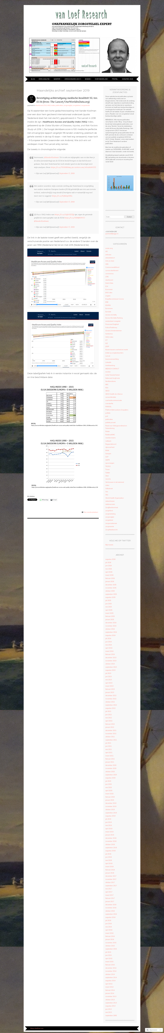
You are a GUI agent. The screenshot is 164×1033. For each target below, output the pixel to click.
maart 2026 (109, 575)
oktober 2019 (110, 809)
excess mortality (111, 315)
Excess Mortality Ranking (114, 318)
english (107, 296)
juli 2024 (108, 638)
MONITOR (57, 79)
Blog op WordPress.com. (37, 1028)
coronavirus (109, 273)
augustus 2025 (110, 597)
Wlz (106, 495)
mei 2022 (108, 718)
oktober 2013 (110, 1000)
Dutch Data (109, 283)
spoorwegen (109, 463)
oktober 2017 (110, 882)
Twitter (107, 473)
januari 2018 (109, 873)
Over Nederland (101, 79)
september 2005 (111, 1015)
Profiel (115, 79)
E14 (45, 105)
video (107, 485)
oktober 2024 (110, 629)
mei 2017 (108, 889)
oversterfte (109, 403)
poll (106, 416)
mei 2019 (108, 825)
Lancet (107, 356)
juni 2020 (108, 784)
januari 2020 (109, 800)
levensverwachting (112, 359)
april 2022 (108, 721)
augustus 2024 (110, 635)
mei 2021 (108, 749)
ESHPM (108, 305)
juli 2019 (108, 819)
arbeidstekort (110, 258)
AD (106, 251)
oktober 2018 (110, 844)
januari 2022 (109, 727)
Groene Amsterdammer (113, 331)
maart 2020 (109, 794)
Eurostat (108, 312)
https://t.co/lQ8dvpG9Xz (62, 196)
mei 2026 (108, 569)
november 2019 (110, 806)
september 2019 (111, 813)
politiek (107, 413)
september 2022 (111, 705)
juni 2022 (108, 714)
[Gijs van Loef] (82, 75)
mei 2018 (108, 860)
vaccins (108, 479)
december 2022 (110, 695)
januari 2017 (109, 901)
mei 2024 (108, 645)
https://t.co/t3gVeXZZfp (64, 214)
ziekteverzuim (110, 504)
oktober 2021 (110, 737)
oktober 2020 (110, 771)
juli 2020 (108, 781)
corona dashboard (111, 270)
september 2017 (111, 885)
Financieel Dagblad (112, 324)
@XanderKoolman (51, 157)
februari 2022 (110, 724)
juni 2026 (108, 565)
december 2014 (110, 968)
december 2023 (110, 657)
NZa (106, 388)
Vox (106, 492)
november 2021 (110, 733)
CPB (106, 277)
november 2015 (110, 943)
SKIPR (107, 460)
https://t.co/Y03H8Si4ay (61, 167)
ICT (106, 340)
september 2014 (111, 977)
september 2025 (111, 594)
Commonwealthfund (112, 267)
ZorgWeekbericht (111, 530)
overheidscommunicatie (113, 400)
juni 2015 (108, 955)
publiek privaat (110, 422)
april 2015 (108, 958)
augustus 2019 (110, 816)
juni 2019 (108, 822)
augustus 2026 (110, 559)
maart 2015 (109, 961)
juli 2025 (108, 600)
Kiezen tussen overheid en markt (116, 349)
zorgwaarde (85, 105)
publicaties (59, 105)
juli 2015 (108, 952)
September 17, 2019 (67, 173)
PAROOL (108, 406)
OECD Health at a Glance (113, 394)
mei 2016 (108, 927)
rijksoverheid (109, 447)
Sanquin (108, 453)
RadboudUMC (110, 434)
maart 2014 (109, 987)
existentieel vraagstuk (112, 321)
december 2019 (110, 803)
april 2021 (108, 752)
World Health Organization (114, 498)
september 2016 (111, 914)
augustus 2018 (110, 851)
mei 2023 (108, 680)
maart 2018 (109, 866)
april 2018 (108, 863)
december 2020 (110, 765)
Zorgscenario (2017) (72, 79)
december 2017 (110, 876)
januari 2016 (109, 939)
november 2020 (110, 768)
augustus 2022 (110, 708)
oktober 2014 (110, 974)
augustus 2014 (110, 980)
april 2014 (108, 984)
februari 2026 (110, 578)
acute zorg (109, 248)
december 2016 (110, 904)
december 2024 (110, 623)
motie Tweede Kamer (112, 375)
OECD (107, 391)
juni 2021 (108, 746)
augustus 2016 (110, 917)
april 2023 (108, 683)
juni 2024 (108, 642)
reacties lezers (110, 438)
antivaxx (108, 255)
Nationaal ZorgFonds (112, 378)
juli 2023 (108, 673)
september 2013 (111, 1003)
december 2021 (110, 730)
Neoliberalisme (110, 381)
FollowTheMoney (111, 327)
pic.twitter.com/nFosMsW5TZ (84, 167)
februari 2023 (110, 689)
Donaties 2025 (127, 79)
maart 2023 (109, 686)
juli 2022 (108, 711)
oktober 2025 (110, 591)
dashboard (39, 105)
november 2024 (110, 626)
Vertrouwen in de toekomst (114, 482)
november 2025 (110, 588)
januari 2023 (109, 692)
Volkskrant (109, 488)
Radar (107, 431)
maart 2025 (109, 613)
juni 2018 (108, 857)
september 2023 (111, 667)
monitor (108, 372)
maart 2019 (109, 832)
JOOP (107, 346)
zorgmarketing (110, 514)
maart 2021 (109, 756)
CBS (106, 264)
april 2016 (108, 930)
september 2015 (111, 949)
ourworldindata (110, 397)
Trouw (107, 469)
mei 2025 (108, 607)
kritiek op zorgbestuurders (114, 353)
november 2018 (110, 841)
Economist (108, 289)
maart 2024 (109, 651)
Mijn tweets (109, 545)
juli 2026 (108, 562)
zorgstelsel (77, 105)
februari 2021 (110, 759)
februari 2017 (110, 898)
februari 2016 (110, 936)
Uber (107, 476)
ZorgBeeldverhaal (111, 507)
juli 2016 (108, 920)
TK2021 (108, 466)
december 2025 (110, 585)
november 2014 (110, 971)
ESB (106, 302)
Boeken (88, 79)
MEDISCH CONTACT (112, 369)
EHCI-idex (108, 292)
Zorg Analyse (44, 79)
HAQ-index (51, 105)
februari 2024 (110, 654)
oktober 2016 (110, 911)
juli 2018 (108, 854)
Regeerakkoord (110, 444)
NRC (106, 384)
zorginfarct (109, 510)
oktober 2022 (110, 702)
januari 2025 (109, 619)
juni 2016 (108, 923)
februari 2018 (110, 870)
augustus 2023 (110, 670)
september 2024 (111, 632)
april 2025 (108, 610)
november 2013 (110, 996)
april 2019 (108, 828)
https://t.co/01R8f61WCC (74, 218)
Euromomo (109, 308)
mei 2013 (108, 1012)
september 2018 (111, 847)
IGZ (106, 343)
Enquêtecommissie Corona (114, 299)
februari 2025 (110, 616)
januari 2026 (109, 581)
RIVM (107, 450)
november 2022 (110, 699)
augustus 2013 (110, 1006)
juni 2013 (108, 1009)
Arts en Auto (109, 261)
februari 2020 (110, 797)
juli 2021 (108, 743)
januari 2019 (109, 835)
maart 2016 (109, 933)
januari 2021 (109, 762)
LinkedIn (108, 362)
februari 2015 (110, 965)
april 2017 (108, 892)
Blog (33, 79)
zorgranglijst (68, 105)
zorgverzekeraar (111, 523)
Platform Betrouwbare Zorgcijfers (116, 410)
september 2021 (111, 740)
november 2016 (110, 908)
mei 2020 (108, 787)
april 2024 (108, 648)
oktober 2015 (110, 946)
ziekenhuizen (110, 501)
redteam (108, 441)
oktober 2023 (110, 664)
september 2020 (111, 775)
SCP (106, 457)
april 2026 (108, 572)
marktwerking (110, 365)
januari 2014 (109, 993)
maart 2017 (109, 895)
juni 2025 (108, 604)
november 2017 (110, 879)
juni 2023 (108, 676)
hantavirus (109, 334)
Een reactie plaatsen (91, 512)
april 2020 (108, 790)
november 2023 (110, 661)
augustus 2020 (110, 778)
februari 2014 (110, 990)
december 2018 (110, 838)
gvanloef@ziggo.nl (111, 234)
